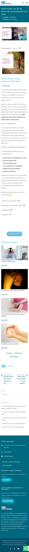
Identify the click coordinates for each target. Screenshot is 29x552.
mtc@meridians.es (8, 456)
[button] (25, 548)
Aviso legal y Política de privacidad (11, 462)
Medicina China (18, 353)
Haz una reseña (7, 501)
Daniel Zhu (6, 86)
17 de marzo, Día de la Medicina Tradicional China (13, 413)
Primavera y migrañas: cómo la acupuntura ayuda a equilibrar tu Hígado (13, 407)
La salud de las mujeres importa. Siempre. (13, 423)
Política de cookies (7, 465)
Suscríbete (6, 480)
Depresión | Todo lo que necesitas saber (13, 427)
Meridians (6, 17)
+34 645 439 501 (7, 452)
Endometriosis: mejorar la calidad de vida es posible (13, 419)
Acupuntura (9, 353)
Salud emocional (14, 356)
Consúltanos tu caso (14, 234)
